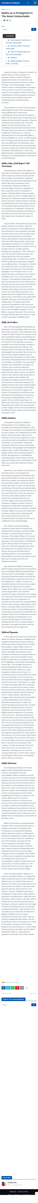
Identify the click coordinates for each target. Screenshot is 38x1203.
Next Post (32, 993)
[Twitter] (7, 20)
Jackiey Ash (12, 1182)
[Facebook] (4, 20)
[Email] (22, 988)
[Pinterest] (17, 988)
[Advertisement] (19, 960)
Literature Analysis (11, 3)
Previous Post (7, 993)
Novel (8, 9)
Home (3, 9)
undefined (13, 57)
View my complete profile (14, 1185)
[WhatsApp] (10, 20)
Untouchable (14, 982)
